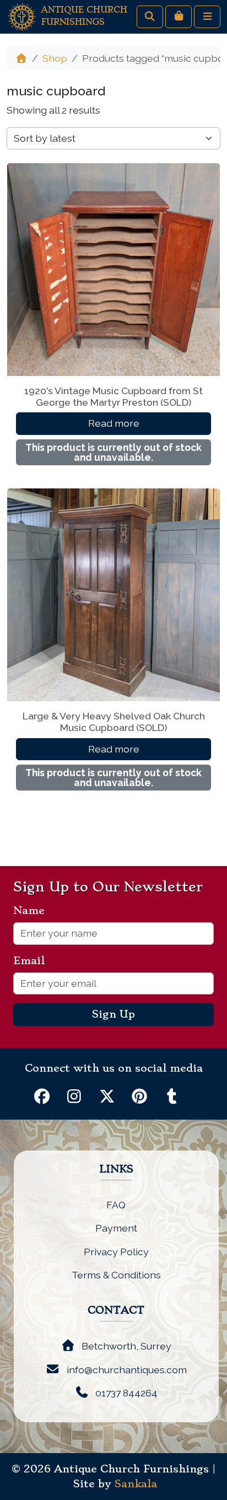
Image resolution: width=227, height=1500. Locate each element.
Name (33, 911)
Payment (116, 1228)
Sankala (136, 1484)
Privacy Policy (116, 1251)
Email (33, 961)
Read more (113, 423)
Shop (54, 58)
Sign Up (113, 1014)
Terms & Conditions (116, 1275)
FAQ (116, 1205)
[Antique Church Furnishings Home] (22, 15)
